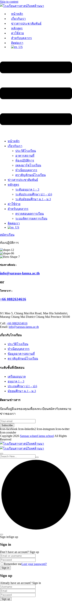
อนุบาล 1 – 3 (16, 381)
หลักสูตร (17, 28)
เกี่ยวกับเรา (18, 18)
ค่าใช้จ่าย (17, 33)
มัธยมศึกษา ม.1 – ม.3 (22, 391)
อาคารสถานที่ (24, 155)
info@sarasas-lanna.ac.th (20, 273)
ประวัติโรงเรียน (25, 150)
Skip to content (9, 1)
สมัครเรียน (7, 234)
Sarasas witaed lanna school (37, 436)
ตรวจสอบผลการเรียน (29, 213)
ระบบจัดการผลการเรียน (31, 218)
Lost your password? (34, 564)
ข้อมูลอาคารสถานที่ (21, 353)
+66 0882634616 (13, 299)
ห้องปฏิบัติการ (24, 160)
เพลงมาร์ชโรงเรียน (28, 165)
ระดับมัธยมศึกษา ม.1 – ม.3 (33, 199)
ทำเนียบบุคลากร (26, 170)
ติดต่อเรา (17, 42)
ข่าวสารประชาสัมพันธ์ (26, 23)
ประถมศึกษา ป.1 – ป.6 (22, 386)
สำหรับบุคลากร (21, 38)
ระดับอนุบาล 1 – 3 (27, 189)
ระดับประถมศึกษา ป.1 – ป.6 (33, 194)
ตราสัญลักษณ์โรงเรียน (30, 175)
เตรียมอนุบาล (17, 376)
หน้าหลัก (17, 13)
